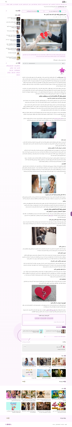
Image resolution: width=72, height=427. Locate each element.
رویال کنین (8, 72)
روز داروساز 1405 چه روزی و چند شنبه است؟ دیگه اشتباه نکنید (59, 400)
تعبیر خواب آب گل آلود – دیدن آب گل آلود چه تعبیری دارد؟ (11, 40)
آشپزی (49, 4)
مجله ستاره (54, 16)
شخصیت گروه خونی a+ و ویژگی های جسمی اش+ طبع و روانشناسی (11, 49)
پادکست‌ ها (62, 424)
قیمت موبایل (13, 72)
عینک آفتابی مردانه (17, 65)
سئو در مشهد (11, 70)
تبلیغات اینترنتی (58, 424)
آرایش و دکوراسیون (25, 4)
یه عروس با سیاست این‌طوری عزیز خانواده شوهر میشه (59, 367)
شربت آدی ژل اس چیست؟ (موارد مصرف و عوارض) (11, 27)
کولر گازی (11, 68)
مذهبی (30, 4)
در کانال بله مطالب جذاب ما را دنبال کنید (59, 336)
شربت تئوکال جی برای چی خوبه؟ (11, 30)
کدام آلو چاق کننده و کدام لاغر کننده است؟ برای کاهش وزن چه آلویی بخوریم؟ (59, 412)
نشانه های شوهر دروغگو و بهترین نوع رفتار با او (29, 366)
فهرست (66, 424)
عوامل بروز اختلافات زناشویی (50, 310)
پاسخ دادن (24, 346)
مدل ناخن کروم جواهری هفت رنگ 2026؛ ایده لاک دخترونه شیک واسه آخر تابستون (14, 400)
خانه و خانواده (40, 4)
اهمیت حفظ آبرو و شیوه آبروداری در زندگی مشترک (45, 367)
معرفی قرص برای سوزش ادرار (12, 52)
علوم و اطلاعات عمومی (34, 4)
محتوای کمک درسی (15, 4)
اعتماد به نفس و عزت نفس (58, 118)
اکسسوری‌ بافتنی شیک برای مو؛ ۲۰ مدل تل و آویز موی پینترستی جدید (53, 331)
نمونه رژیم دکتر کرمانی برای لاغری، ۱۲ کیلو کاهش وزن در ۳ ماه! (11, 58)
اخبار (66, 4)
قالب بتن (18, 68)
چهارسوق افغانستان (17, 70)
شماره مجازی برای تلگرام (10, 65)
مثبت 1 (15, 68)
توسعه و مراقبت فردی (45, 4)
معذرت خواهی (50, 215)
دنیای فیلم (8, 4)
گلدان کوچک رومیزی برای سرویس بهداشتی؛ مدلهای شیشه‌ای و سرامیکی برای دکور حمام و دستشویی (28, 400)
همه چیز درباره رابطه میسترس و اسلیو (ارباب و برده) (11, 18)
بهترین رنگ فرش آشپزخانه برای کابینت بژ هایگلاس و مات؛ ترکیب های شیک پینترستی (44, 400)
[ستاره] (64, 1)
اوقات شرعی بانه (34, 378)
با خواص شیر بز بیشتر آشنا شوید (46, 378)
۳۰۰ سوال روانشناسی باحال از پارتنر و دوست (11, 23)
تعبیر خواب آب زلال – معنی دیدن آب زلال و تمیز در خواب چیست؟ (11, 36)
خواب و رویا (20, 4)
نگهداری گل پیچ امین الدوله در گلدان (61, 378)
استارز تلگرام (18, 72)
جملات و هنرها (63, 4)
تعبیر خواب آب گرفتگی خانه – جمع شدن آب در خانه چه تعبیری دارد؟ (11, 44)
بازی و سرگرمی (58, 4)
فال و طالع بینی (53, 4)
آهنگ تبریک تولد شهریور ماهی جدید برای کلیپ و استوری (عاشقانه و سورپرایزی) (31, 331)
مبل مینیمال (18, 74)
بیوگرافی (11, 4)
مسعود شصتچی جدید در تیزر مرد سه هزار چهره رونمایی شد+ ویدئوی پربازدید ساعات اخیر (44, 412)
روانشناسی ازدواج (58, 327)
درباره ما (54, 424)
